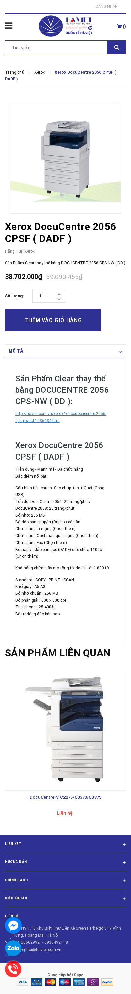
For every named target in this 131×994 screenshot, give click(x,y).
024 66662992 (26, 942)
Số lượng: (14, 296)
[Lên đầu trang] (110, 980)
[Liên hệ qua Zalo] (13, 948)
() (124, 26)
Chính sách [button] (16, 880)
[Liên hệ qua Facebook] (13, 925)
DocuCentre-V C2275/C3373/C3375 (65, 797)
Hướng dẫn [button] (16, 862)
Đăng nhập (107, 6)
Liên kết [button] (13, 844)
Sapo (79, 975)
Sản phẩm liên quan (58, 653)
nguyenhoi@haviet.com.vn (37, 949)
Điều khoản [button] (16, 898)
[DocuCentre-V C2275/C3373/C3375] (65, 730)
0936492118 (56, 942)
